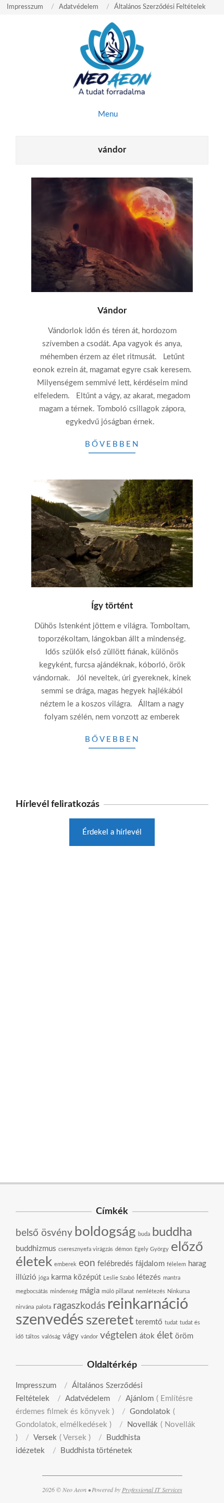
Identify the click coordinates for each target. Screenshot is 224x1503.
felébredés (115, 1264)
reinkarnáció (147, 1304)
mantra (171, 1278)
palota (43, 1307)
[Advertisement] (112, 934)
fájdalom (150, 1264)
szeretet (109, 1320)
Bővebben (112, 444)
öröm (184, 1336)
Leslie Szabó (118, 1278)
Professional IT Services (152, 1489)
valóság (51, 1337)
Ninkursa (178, 1291)
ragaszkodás (79, 1306)
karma (61, 1277)
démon (123, 1249)
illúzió (26, 1277)
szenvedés (50, 1320)
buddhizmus (36, 1249)
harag (197, 1264)
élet (165, 1336)
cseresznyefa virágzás (85, 1249)
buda (144, 1234)
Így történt (112, 605)
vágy (71, 1336)
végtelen (119, 1336)
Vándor (112, 310)
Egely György (151, 1249)
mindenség (64, 1291)
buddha (172, 1232)
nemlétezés (150, 1291)
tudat (171, 1322)
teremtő (149, 1322)
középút (87, 1277)
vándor (89, 1337)
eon (87, 1263)
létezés (148, 1277)
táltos (33, 1337)
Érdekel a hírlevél (112, 832)
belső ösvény (44, 1233)
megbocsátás (32, 1291)
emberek (65, 1264)
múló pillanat (118, 1291)
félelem (176, 1264)
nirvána (25, 1307)
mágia (89, 1291)
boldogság (105, 1232)
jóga (44, 1278)
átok (147, 1336)
